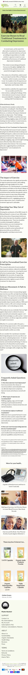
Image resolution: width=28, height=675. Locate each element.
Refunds (4, 653)
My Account (5, 622)
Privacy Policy (6, 655)
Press (3, 644)
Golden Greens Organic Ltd (12, 663)
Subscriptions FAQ (8, 625)
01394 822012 (17, 666)
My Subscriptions (7, 620)
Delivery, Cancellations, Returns (12, 627)
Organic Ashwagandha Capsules (7, 585)
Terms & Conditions (8, 651)
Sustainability (6, 635)
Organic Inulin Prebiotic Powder (21, 562)
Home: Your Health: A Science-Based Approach (13, 10)
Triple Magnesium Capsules (21, 585)
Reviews (4, 642)
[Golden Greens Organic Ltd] (7, 5)
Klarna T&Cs (5, 657)
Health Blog (5, 640)
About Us (5, 633)
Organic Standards (8, 638)
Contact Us (5, 618)
